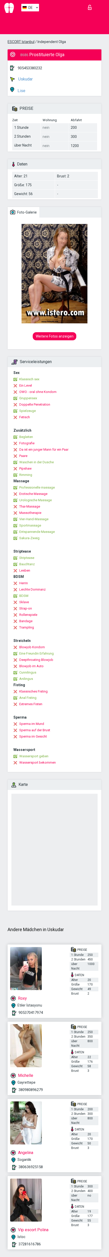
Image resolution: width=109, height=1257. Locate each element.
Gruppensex (28, 398)
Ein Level (25, 385)
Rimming (25, 475)
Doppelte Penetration (34, 404)
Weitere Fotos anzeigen (55, 336)
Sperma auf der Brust (34, 730)
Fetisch (24, 417)
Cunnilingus (27, 672)
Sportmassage (30, 525)
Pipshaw (25, 468)
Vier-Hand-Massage (33, 519)
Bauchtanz (27, 564)
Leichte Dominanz (32, 589)
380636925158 (31, 1167)
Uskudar (25, 79)
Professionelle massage (37, 487)
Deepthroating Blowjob (36, 660)
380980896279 (31, 1089)
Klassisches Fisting (33, 691)
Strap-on (25, 608)
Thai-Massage (29, 506)
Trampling (26, 627)
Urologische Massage (35, 500)
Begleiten (26, 437)
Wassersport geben (33, 756)
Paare (23, 456)
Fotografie (26, 443)
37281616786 (30, 1244)
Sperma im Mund (31, 724)
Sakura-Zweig (29, 538)
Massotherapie (30, 513)
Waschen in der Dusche (36, 462)
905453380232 (30, 68)
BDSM (23, 596)
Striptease (26, 558)
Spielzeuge (27, 411)
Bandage (25, 621)
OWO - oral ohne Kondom (38, 392)
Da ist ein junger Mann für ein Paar (43, 449)
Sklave (24, 602)
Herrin (23, 583)
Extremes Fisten (30, 704)
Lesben (24, 570)
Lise (20, 90)
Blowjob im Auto (31, 666)
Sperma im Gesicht (33, 736)
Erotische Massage (33, 494)
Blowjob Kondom (32, 647)
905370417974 (31, 1012)
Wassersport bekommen (37, 762)
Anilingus (26, 679)
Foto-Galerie (26, 212)
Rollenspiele (28, 615)
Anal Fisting (28, 698)
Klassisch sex (29, 379)
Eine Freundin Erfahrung (36, 653)
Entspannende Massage (37, 532)
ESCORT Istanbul (21, 42)
